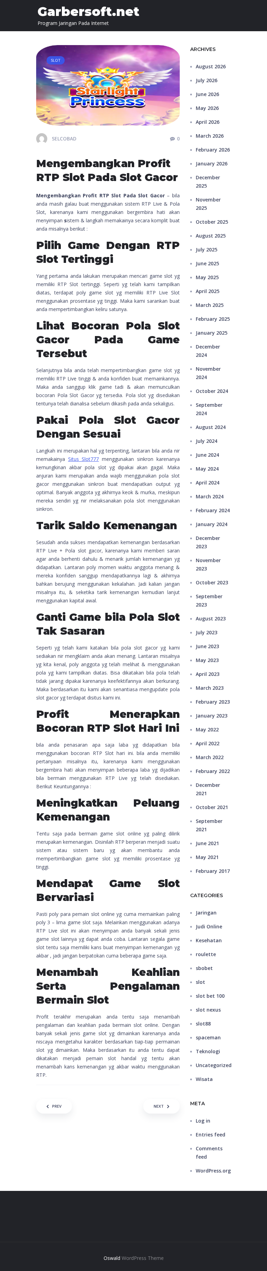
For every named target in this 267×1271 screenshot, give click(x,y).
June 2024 (207, 455)
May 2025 (207, 277)
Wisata (204, 1079)
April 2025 (207, 291)
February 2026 (213, 149)
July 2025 (206, 249)
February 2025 (213, 319)
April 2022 (207, 743)
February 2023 (213, 701)
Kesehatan (209, 940)
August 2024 (211, 427)
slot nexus (208, 1009)
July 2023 (206, 632)
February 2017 (213, 871)
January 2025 (211, 332)
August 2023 (211, 618)
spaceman (208, 1037)
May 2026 (207, 108)
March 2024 (210, 496)
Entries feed (210, 1134)
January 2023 (211, 715)
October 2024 (212, 391)
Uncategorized (214, 1065)
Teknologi (208, 1051)
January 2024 (211, 524)
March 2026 (210, 135)
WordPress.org (213, 1170)
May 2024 (207, 468)
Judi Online (209, 926)
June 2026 (207, 94)
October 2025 (212, 221)
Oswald (112, 1258)
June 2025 (207, 263)
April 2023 (207, 674)
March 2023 (210, 688)
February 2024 (213, 510)
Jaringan (206, 912)
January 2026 (211, 163)
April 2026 (207, 122)
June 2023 (207, 646)
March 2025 (210, 305)
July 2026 (206, 80)
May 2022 (207, 729)
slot (200, 982)
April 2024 (207, 482)
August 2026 (211, 66)
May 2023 (207, 660)
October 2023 (212, 582)
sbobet (204, 968)
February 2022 (213, 771)
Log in (203, 1120)
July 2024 (206, 441)
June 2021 (207, 843)
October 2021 (212, 807)
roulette (206, 954)
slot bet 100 (210, 996)
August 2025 (211, 235)
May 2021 (207, 857)
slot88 (203, 1023)
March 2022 (210, 757)
